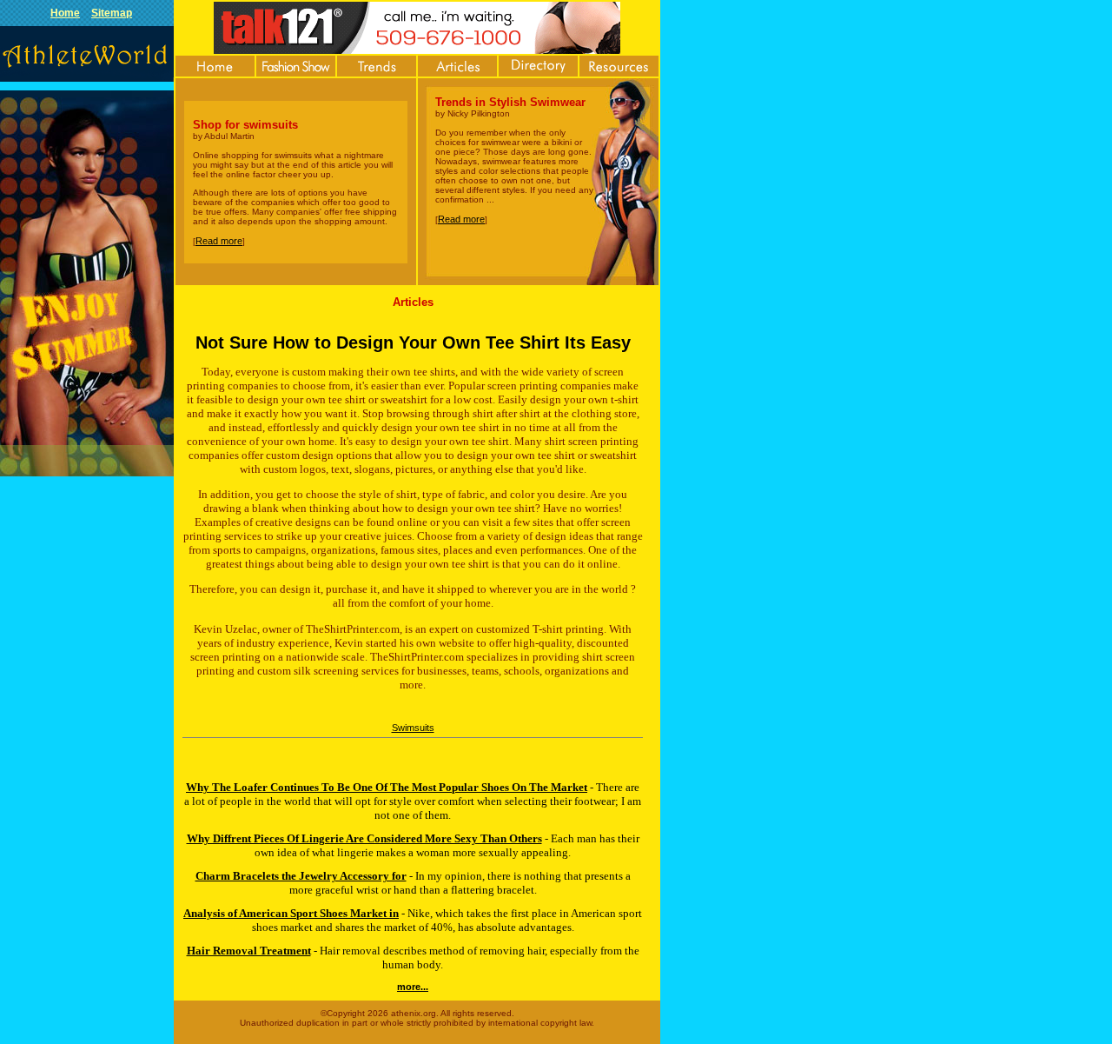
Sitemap (111, 13)
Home (65, 13)
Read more (218, 241)
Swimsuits (413, 727)
